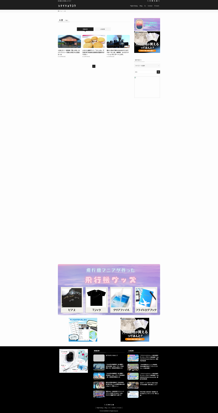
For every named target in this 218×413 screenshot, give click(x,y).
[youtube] (152, 1)
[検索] (159, 1)
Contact (114, 407)
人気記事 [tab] (102, 29)
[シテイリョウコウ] (67, 5)
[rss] (154, 1)
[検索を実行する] (158, 72)
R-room (119, 407)
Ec (109, 407)
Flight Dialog (100, 407)
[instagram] (150, 1)
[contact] (157, 1)
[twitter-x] (148, 1)
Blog (106, 407)
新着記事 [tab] (85, 29)
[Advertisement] (147, 111)
